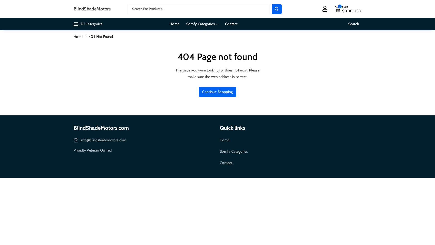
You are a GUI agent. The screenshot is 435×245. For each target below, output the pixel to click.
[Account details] (325, 9)
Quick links (232, 128)
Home (78, 36)
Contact (226, 163)
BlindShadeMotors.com (101, 128)
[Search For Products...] (277, 9)
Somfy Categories (234, 151)
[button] (347, 9)
